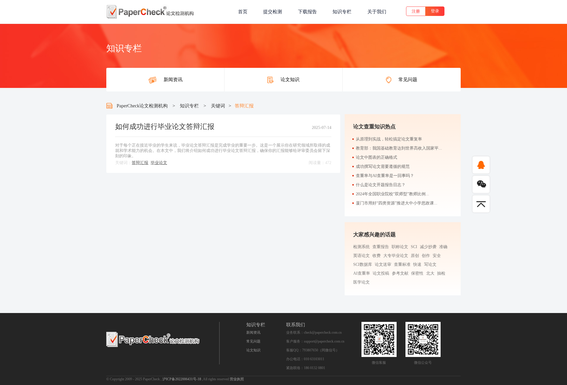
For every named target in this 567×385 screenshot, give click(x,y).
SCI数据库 (362, 264)
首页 (242, 11)
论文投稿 (381, 273)
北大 (430, 273)
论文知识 (253, 350)
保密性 (417, 273)
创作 (426, 255)
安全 (437, 255)
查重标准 (402, 264)
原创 (415, 255)
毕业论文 (159, 162)
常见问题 (253, 341)
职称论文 (400, 247)
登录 (435, 11)
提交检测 (272, 11)
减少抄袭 (428, 247)
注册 (416, 11)
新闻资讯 (253, 332)
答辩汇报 (140, 162)
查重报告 (380, 247)
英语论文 (361, 255)
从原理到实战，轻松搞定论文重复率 (389, 139)
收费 (376, 255)
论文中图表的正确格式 (376, 157)
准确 (443, 247)
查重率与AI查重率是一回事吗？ (385, 175)
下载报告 (307, 11)
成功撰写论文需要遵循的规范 (383, 166)
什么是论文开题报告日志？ (380, 185)
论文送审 (383, 264)
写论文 (430, 264)
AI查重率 (361, 273)
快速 (417, 264)
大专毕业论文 (395, 255)
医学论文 (361, 282)
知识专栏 (342, 11)
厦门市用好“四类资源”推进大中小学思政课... (396, 203)
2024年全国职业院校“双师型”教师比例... (392, 194)
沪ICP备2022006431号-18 (182, 379)
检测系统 (361, 247)
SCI (414, 247)
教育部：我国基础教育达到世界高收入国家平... (399, 148)
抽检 (441, 273)
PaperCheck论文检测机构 (142, 105)
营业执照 (237, 379)
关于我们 (376, 11)
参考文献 (400, 273)
